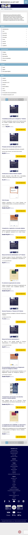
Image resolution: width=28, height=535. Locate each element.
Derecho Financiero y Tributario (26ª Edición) (12, 311)
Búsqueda (9, 6)
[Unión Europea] (14, 192)
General (4, 41)
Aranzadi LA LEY (6, 82)
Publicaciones (14, 464)
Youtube (14, 501)
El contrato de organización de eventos (11, 283)
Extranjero (5, 37)
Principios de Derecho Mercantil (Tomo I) (11, 146)
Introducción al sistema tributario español (12, 173)
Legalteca (14, 472)
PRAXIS (14, 492)
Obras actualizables (7, 58)
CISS (3, 88)
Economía (5, 33)
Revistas (4, 60)
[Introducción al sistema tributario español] (14, 166)
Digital (4, 69)
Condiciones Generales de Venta (14, 474)
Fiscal (4, 39)
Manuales (5, 54)
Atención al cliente (14, 460)
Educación (5, 35)
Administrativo (6, 29)
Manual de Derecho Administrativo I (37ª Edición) (13, 254)
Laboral (4, 43)
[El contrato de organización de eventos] (14, 275)
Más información (21, 129)
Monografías (5, 56)
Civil (3, 31)
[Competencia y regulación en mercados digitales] (14, 221)
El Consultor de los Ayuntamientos (9, 92)
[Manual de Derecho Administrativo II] (14, 331)
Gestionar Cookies (14, 456)
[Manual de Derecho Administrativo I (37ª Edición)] (14, 247)
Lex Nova (14, 484)
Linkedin (23, 501)
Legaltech (5, 45)
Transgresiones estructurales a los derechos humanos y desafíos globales (12, 397)
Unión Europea (5, 200)
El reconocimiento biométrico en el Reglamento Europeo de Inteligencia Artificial (13, 368)
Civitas (4, 90)
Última (22, 99)
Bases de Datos (14, 469)
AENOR (4, 78)
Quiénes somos (14, 450)
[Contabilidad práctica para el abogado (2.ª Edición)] (14, 111)
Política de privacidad (14, 451)
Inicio (2, 9)
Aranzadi (4, 80)
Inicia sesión (3, 6)
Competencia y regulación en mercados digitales (13, 228)
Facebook (5, 501)
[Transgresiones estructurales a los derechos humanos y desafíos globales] (14, 389)
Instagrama (19, 501)
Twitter (9, 501)
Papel (4, 67)
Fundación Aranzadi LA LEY (8, 94)
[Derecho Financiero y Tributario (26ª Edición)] (14, 303)
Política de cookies (14, 453)
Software (14, 471)
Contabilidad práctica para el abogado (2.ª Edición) (14, 118)
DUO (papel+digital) (6, 71)
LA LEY (14, 482)
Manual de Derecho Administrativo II (10, 339)
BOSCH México (6, 86)
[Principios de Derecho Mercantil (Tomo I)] (14, 139)
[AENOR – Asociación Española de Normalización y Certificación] (14, 509)
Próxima (19, 99)
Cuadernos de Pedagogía (14, 489)
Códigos (4, 52)
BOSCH (4, 84)
